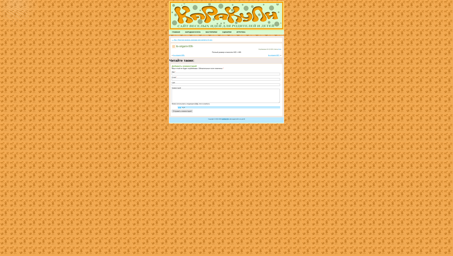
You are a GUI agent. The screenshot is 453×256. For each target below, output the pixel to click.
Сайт (173, 83)
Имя (174, 72)
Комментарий (176, 88)
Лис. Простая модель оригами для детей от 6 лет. (192, 40)
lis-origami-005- (179, 55)
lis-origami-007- (274, 55)
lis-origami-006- (184, 46)
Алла (279, 49)
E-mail (174, 77)
